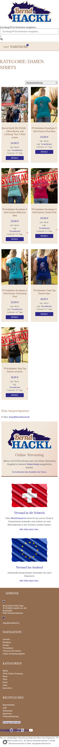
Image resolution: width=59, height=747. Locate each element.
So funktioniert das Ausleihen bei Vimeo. (29, 472)
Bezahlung (7, 642)
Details (14, 158)
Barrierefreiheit (9, 705)
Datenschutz (7, 711)
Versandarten (8, 648)
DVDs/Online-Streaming (13, 673)
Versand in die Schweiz (29, 513)
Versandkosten (16, 150)
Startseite (6, 639)
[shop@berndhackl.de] (4, 618)
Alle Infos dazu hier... (29, 529)
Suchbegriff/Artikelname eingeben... (18, 27)
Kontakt (6, 645)
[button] (2, 42)
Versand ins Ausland (29, 567)
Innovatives (7, 688)
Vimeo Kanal (33, 464)
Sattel (5, 685)
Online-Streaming (29, 455)
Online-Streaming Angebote (14, 654)
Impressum (7, 713)
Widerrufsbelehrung (11, 716)
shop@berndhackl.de (19, 417)
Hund (5, 682)
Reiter (5, 676)
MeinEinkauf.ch (18, 518)
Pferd (5, 679)
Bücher (5, 671)
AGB (4, 708)
